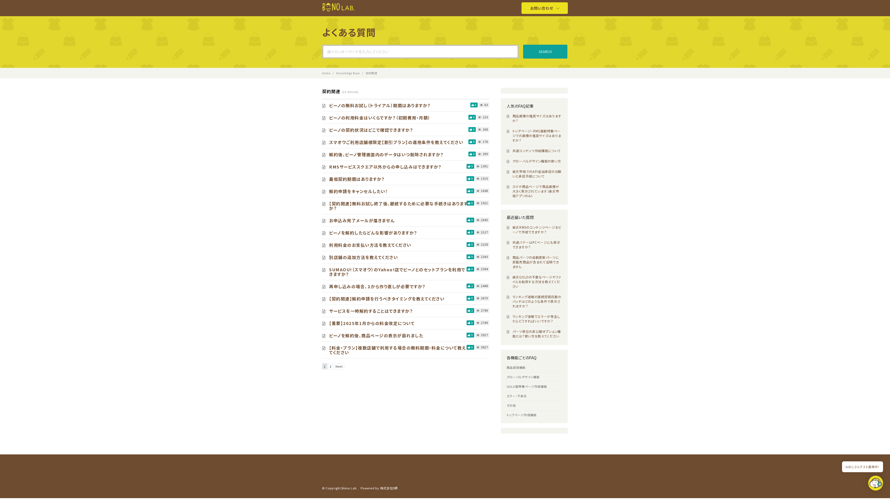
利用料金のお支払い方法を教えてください (370, 245)
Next (339, 366)
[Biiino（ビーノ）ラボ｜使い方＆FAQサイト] (338, 10)
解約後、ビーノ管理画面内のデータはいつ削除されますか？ (386, 154)
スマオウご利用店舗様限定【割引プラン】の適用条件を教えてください (396, 142)
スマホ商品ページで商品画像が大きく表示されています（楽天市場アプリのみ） (535, 191)
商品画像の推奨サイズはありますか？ (537, 118)
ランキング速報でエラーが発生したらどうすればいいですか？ (536, 318)
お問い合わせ (541, 8)
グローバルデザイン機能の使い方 (536, 161)
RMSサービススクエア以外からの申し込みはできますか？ (385, 167)
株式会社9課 (389, 488)
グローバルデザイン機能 (523, 377)
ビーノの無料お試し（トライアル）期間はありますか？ (380, 105)
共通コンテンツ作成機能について (536, 150)
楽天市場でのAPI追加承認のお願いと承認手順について (536, 173)
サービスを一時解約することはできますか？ (371, 311)
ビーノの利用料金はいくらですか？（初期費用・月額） (379, 118)
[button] (875, 484)
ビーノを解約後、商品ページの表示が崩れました (376, 335)
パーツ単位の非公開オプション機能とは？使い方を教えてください (536, 333)
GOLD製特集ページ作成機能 (527, 386)
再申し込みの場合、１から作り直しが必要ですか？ (377, 286)
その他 (511, 405)
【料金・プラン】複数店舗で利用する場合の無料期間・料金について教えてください (397, 350)
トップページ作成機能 (522, 415)
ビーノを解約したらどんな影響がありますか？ (373, 233)
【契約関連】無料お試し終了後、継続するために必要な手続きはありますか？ (398, 205)
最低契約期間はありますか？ (357, 179)
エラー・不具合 (517, 396)
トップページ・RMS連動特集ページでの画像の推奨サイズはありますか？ (536, 136)
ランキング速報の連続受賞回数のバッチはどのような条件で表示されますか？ (536, 301)
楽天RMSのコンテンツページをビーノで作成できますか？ (537, 229)
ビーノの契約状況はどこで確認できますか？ (371, 130)
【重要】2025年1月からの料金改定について (372, 323)
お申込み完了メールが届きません (362, 220)
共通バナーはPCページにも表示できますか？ (536, 244)
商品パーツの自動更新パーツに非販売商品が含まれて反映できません (535, 262)
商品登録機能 (516, 367)
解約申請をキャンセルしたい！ (358, 191)
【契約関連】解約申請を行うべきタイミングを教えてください (387, 299)
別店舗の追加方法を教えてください (363, 257)
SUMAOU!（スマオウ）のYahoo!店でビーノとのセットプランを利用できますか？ (397, 271)
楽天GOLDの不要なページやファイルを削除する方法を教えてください (536, 282)
